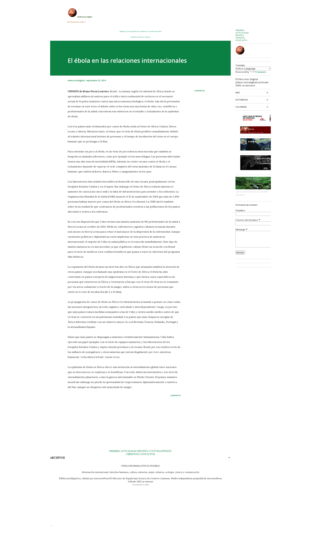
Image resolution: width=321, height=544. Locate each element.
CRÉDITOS (132, 454)
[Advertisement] (120, 418)
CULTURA (154, 451)
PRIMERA (123, 31)
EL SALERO (150, 31)
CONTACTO (241, 40)
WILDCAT (141, 37)
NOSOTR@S (158, 31)
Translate (260, 71)
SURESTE (147, 37)
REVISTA (137, 31)
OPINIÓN (143, 31)
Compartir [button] (199, 90)
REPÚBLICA (134, 37)
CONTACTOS (147, 454)
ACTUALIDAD (130, 31)
